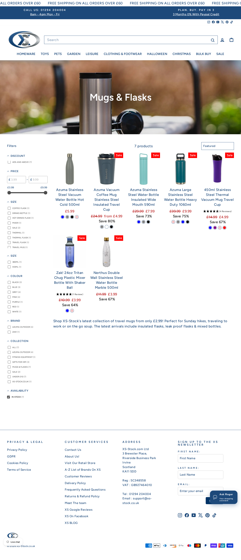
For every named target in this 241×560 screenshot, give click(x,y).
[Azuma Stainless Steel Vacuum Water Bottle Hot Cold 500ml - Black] (72, 217)
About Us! (72, 456)
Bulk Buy (203, 54)
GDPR (11, 456)
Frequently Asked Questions (85, 489)
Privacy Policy (17, 449)
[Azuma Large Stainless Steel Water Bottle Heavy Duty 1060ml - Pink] (173, 222)
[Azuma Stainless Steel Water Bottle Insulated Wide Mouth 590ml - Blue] (138, 222)
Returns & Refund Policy (82, 496)
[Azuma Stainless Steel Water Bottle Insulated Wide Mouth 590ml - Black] (148, 222)
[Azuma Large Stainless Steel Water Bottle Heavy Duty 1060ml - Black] (187, 222)
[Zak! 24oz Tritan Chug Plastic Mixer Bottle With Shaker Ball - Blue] (67, 310)
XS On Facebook (76, 516)
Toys (45, 54)
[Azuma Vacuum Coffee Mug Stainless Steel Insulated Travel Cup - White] (106, 226)
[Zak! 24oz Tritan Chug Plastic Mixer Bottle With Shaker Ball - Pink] (72, 310)
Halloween (157, 54)
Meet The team (75, 503)
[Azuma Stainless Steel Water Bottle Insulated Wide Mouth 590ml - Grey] (143, 222)
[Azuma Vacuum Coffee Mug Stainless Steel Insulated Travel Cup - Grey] (102, 226)
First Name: (189, 451)
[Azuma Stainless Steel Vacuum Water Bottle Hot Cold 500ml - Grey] (67, 217)
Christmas (182, 54)
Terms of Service (19, 469)
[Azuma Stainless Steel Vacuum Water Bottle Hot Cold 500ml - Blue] (62, 217)
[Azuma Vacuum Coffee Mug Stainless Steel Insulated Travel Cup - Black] (111, 226)
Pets (58, 54)
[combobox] (131, 40)
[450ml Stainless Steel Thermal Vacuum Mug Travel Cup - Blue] (210, 227)
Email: (184, 484)
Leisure (92, 54)
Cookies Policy (17, 463)
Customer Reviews (78, 476)
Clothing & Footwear (123, 54)
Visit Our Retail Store (80, 463)
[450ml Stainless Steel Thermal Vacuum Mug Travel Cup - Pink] (219, 227)
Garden (73, 54)
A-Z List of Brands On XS (83, 469)
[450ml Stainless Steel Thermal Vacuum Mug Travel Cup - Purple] (215, 227)
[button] (217, 211)
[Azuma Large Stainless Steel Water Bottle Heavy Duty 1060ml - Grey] (178, 222)
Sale (220, 54)
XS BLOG (71, 523)
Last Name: (188, 467)
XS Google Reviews (79, 509)
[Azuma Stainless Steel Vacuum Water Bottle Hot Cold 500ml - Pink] (77, 217)
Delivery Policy (75, 483)
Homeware (26, 54)
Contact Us (73, 449)
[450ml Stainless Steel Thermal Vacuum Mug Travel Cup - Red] (224, 227)
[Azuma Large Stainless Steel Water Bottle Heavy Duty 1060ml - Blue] (183, 222)
